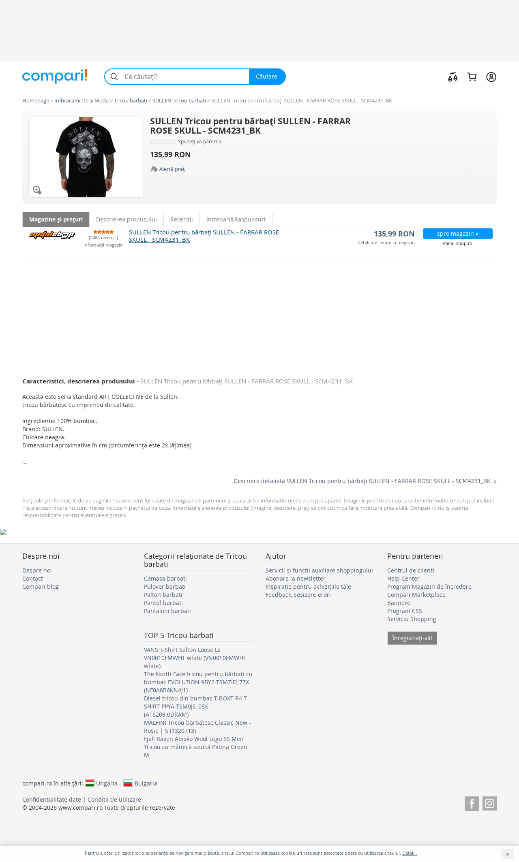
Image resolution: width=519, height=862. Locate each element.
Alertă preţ (172, 168)
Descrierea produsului (126, 219)
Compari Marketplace (416, 594)
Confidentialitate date (51, 799)
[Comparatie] (453, 76)
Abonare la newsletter (296, 578)
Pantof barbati (163, 603)
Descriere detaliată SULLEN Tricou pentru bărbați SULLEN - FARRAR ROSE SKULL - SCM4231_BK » (365, 481)
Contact (32, 578)
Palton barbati (163, 594)
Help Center (403, 578)
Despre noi (37, 570)
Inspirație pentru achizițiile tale (308, 586)
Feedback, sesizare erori (298, 594)
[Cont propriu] (491, 76)
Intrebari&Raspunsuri (236, 219)
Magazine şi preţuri (56, 219)
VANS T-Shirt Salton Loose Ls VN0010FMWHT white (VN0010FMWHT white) (195, 658)
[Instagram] (490, 802)
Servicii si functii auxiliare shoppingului (319, 570)
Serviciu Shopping (411, 619)
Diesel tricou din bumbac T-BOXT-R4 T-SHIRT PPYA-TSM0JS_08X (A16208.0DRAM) (196, 706)
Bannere (398, 603)
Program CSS (404, 611)
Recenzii (181, 219)
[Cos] (472, 76)
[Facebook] (472, 802)
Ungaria (107, 783)
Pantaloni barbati (167, 611)
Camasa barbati (165, 578)
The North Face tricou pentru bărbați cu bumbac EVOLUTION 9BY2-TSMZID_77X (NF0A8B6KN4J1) (198, 682)
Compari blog (40, 586)
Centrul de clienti (410, 570)
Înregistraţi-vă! (412, 638)
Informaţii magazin (103, 245)
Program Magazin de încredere (429, 586)
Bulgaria (146, 783)
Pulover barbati (165, 586)
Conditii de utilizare (114, 799)
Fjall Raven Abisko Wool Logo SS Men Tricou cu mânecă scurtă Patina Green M (195, 747)
